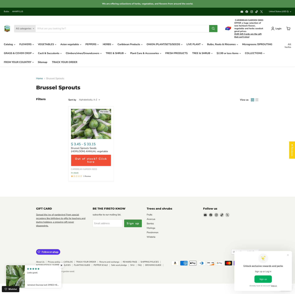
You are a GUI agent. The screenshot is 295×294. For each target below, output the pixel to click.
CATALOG (68, 262)
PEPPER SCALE (101, 265)
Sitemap (42, 62)
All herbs (288, 46)
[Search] (213, 28)
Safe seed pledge (119, 265)
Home (39, 78)
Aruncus (151, 219)
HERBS (107, 44)
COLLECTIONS (254, 53)
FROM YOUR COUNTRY (18, 62)
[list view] (257, 100)
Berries (150, 223)
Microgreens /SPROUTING (257, 44)
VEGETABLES (46, 44)
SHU (132, 265)
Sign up (133, 223)
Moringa (151, 228)
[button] (61, 265)
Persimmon (152, 232)
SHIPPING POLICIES (150, 262)
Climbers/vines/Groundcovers (83, 53)
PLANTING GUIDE (82, 265)
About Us (40, 262)
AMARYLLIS (17, 11)
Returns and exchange (109, 262)
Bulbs (6, 11)
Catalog (9, 44)
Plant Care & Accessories (144, 53)
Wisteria (151, 236)
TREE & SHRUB (115, 53)
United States (279, 11)
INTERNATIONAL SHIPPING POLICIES (53, 265)
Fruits (149, 214)
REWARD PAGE (130, 262)
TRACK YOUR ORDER (64, 62)
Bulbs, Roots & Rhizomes (221, 44)
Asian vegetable (70, 44)
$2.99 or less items (228, 53)
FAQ (140, 265)
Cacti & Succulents (49, 53)
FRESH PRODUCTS (176, 53)
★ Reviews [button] (292, 150)
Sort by (72, 100)
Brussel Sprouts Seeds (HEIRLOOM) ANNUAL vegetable (89, 149)
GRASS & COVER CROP (18, 53)
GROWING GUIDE (153, 265)
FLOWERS (25, 44)
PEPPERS (91, 44)
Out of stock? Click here (91, 160)
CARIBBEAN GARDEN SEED (84, 169)
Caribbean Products (129, 44)
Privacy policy (54, 262)
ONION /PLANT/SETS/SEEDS (164, 44)
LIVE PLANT (194, 44)
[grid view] (252, 100)
